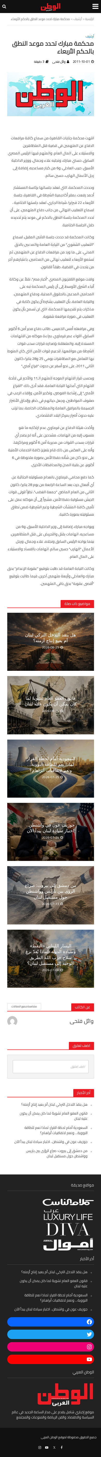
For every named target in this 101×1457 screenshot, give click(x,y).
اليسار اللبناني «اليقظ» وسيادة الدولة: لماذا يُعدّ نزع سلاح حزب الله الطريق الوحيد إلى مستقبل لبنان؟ (50, 954)
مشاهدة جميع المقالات (24, 1006)
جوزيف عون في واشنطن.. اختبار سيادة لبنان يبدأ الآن (50, 828)
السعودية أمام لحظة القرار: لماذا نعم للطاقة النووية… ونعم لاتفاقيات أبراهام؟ (50, 764)
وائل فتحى (59, 62)
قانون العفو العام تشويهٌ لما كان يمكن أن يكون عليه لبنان (51, 701)
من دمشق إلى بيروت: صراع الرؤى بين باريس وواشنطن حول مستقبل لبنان (50, 891)
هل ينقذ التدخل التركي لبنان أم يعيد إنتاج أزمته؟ (50, 638)
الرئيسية (89, 19)
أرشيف (77, 19)
